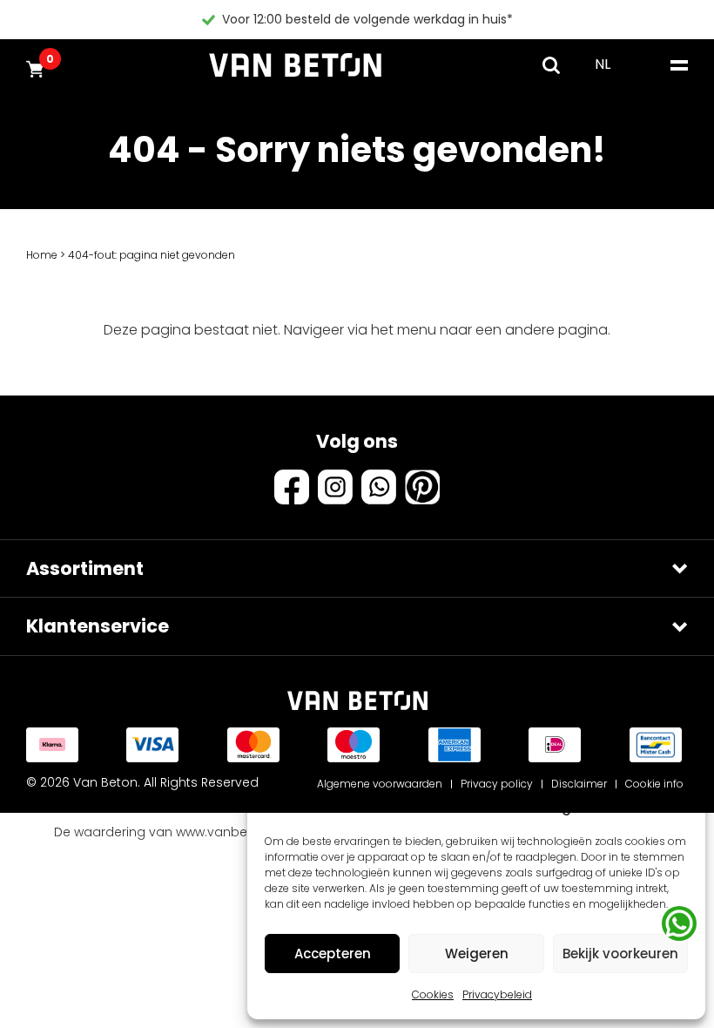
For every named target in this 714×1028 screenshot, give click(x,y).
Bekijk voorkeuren (620, 953)
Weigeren (477, 953)
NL (602, 64)
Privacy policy (497, 783)
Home (41, 254)
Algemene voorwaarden (379, 783)
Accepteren (332, 953)
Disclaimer (579, 783)
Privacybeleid (497, 994)
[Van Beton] (295, 65)
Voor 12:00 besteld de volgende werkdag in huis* (367, 19)
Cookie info (654, 783)
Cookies (433, 994)
